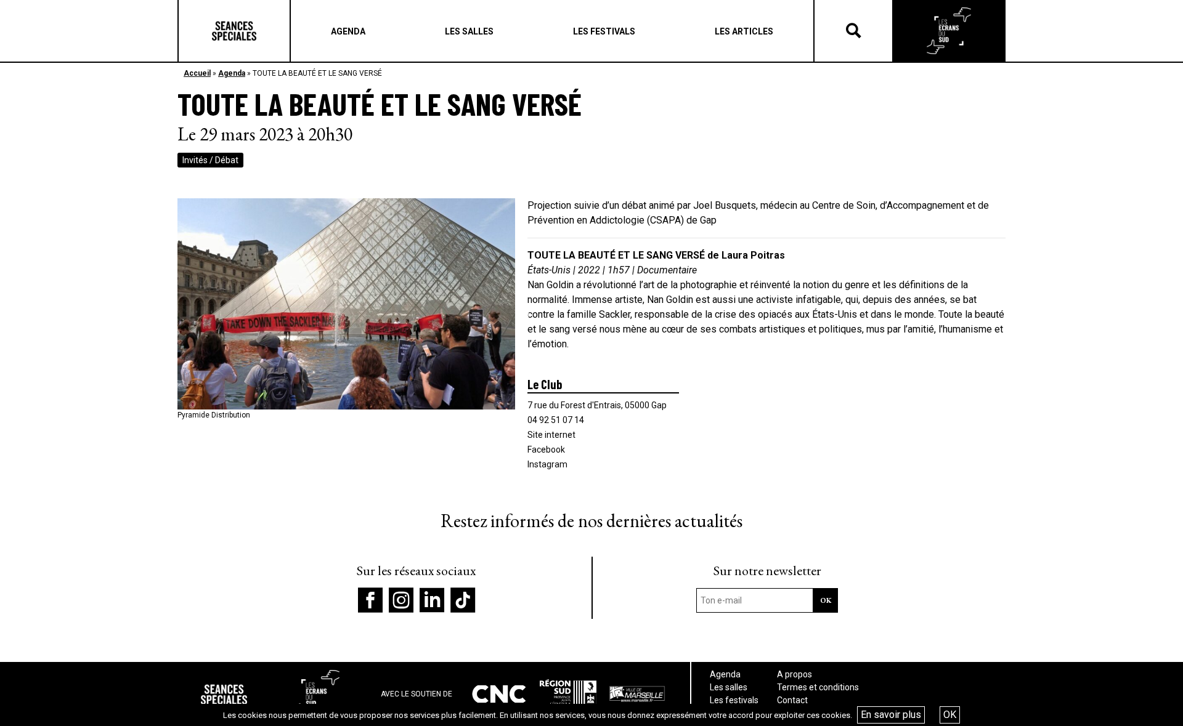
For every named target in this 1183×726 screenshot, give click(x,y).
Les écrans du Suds (948, 31)
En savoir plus (891, 714)
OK (949, 714)
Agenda (231, 73)
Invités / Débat (210, 160)
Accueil (197, 73)
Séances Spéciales (234, 31)
